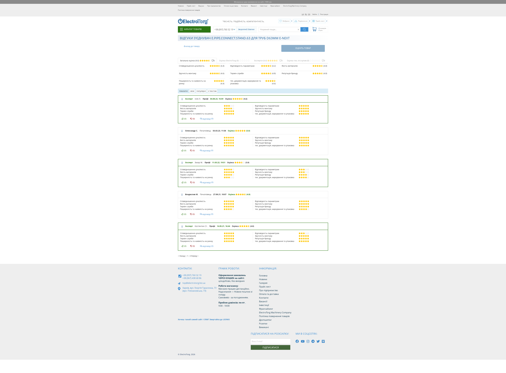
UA (303, 14)
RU (306, 14)
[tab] (197, 60)
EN (309, 14)
